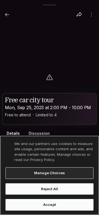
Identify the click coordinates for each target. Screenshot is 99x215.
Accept (49, 204)
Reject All (49, 189)
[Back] (7, 14)
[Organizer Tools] (91, 14)
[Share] (79, 14)
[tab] (13, 133)
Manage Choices (49, 173)
